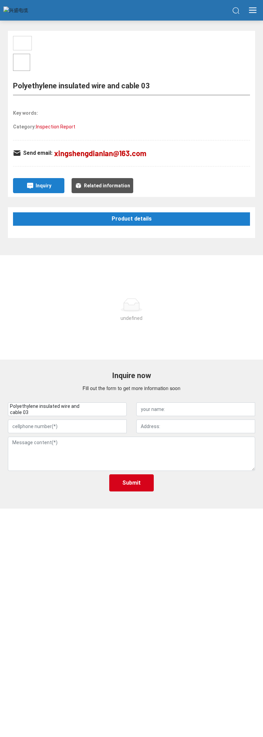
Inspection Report (55, 126)
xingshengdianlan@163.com (100, 153)
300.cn (138, 708)
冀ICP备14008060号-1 (131, 700)
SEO (154, 708)
